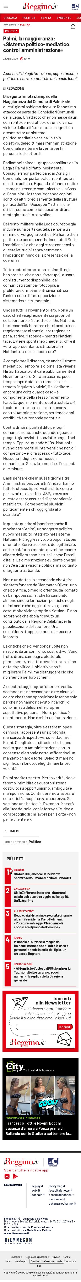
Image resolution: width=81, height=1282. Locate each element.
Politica (25, 24)
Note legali (20, 1261)
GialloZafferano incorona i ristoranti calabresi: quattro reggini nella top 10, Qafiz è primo (41, 896)
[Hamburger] (5, 7)
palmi (14, 831)
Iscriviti (65, 1027)
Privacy (56, 1256)
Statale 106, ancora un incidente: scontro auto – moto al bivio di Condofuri (43, 876)
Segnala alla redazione (37, 1256)
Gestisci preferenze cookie (46, 1261)
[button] (73, 27)
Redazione (16, 1256)
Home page (10, 24)
